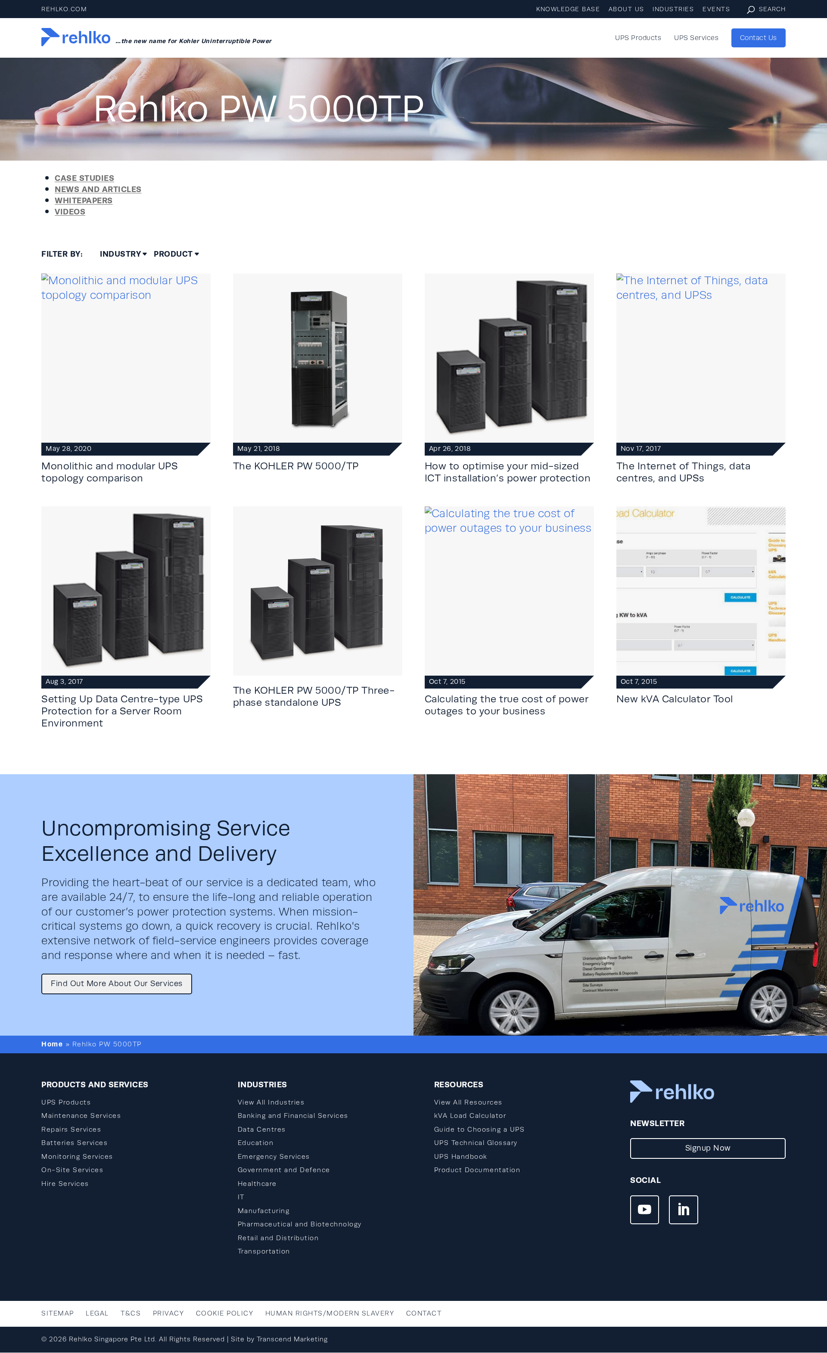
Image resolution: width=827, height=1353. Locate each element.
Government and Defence (284, 1170)
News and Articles (98, 189)
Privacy (168, 1313)
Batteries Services (74, 1143)
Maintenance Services (81, 1116)
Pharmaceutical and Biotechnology (300, 1224)
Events (716, 9)
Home (52, 1044)
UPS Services (696, 38)
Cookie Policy (225, 1313)
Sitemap (57, 1313)
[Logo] (75, 38)
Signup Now (708, 1148)
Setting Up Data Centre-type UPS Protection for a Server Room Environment (122, 711)
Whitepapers (84, 200)
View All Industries (271, 1102)
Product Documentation (477, 1170)
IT (241, 1197)
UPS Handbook (461, 1157)
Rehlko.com (64, 9)
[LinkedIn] (683, 1211)
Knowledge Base (568, 9)
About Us (626, 9)
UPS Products (638, 38)
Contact (424, 1313)
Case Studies (84, 178)
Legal (97, 1313)
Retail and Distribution (278, 1238)
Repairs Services (71, 1129)
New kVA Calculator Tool (674, 698)
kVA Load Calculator (470, 1116)
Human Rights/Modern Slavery (330, 1313)
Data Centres (262, 1129)
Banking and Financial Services (293, 1116)
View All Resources (468, 1102)
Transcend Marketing (292, 1339)
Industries (673, 9)
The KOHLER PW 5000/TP (296, 466)
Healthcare (257, 1184)
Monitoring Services (77, 1157)
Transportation (264, 1251)
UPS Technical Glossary (476, 1143)
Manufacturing (264, 1211)
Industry (120, 254)
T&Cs (131, 1313)
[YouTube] (644, 1211)
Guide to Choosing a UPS (479, 1129)
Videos (70, 211)
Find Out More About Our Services (117, 983)
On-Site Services (72, 1170)
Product (173, 254)
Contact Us (758, 38)
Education (256, 1143)
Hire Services (65, 1184)
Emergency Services (274, 1157)
